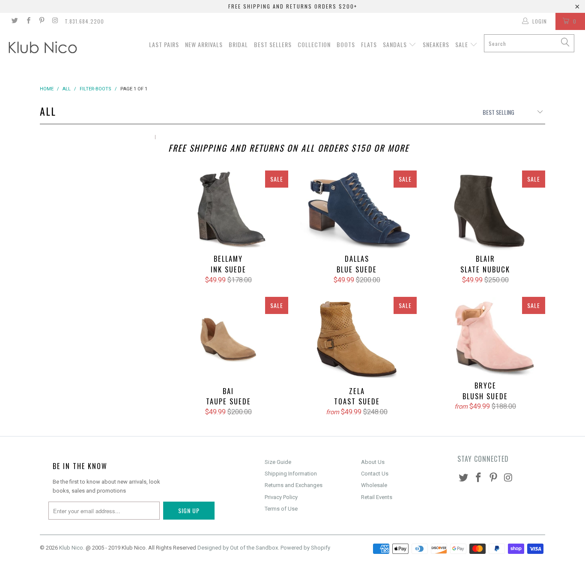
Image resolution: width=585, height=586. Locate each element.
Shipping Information (291, 473)
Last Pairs (164, 44)
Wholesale (374, 485)
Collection (314, 44)
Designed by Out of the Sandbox (237, 547)
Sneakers (436, 44)
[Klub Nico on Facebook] (27, 21)
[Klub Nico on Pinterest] (41, 21)
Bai (228, 339)
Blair (485, 210)
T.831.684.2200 (84, 21)
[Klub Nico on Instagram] (54, 21)
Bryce (485, 337)
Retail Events (376, 497)
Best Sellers (273, 44)
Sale (462, 44)
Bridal (238, 44)
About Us (373, 462)
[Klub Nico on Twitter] (14, 21)
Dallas (357, 210)
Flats (369, 44)
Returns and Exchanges (293, 485)
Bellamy (228, 210)
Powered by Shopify (305, 547)
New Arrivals (204, 44)
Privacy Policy (281, 497)
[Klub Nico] (51, 49)
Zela (357, 340)
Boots (346, 44)
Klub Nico (71, 547)
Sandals (396, 44)
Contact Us (374, 473)
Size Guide (278, 462)
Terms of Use (281, 508)
